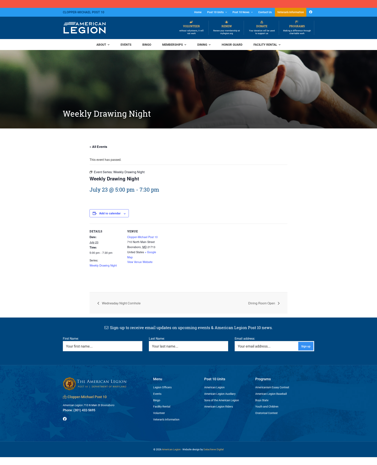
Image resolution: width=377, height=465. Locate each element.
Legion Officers (162, 387)
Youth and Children (266, 406)
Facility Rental (161, 406)
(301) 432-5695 (79, 410)
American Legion (214, 387)
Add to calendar (110, 213)
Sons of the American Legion (221, 400)
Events (157, 394)
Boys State (261, 400)
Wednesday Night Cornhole (121, 303)
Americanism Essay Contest (272, 387)
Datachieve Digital (213, 449)
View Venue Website (140, 262)
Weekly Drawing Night (103, 265)
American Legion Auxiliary (220, 394)
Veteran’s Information (166, 419)
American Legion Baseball (271, 394)
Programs (297, 29)
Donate (262, 29)
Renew (226, 29)
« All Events (98, 146)
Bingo (156, 400)
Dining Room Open (262, 303)
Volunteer (191, 29)
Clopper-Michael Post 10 (142, 237)
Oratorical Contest (266, 413)
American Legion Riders (218, 406)
